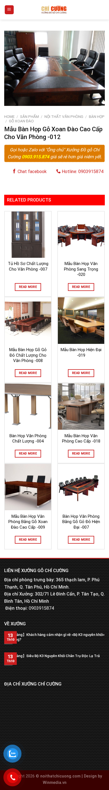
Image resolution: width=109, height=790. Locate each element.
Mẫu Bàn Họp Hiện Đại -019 (81, 352)
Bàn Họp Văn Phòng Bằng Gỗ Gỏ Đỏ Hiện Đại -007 (81, 522)
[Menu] (9, 9)
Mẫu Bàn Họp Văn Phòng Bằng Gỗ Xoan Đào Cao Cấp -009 (28, 522)
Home (9, 116)
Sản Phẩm (29, 116)
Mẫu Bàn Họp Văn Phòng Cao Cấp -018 (81, 438)
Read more (28, 287)
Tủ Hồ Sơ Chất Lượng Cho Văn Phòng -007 (28, 266)
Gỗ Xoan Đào (21, 121)
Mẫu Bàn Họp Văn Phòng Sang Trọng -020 (81, 269)
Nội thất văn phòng (63, 116)
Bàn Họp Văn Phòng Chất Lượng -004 (28, 438)
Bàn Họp (97, 116)
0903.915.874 (36, 156)
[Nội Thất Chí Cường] (54, 10)
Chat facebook (31, 171)
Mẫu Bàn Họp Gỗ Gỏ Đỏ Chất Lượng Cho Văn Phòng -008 (28, 355)
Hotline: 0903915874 (82, 171)
